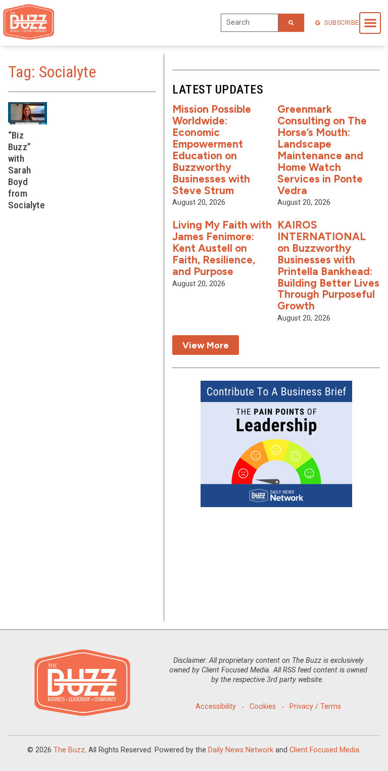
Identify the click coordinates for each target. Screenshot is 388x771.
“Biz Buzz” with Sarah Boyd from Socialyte (26, 170)
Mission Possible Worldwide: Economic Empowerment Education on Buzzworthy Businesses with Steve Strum (211, 149)
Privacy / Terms (315, 706)
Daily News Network (240, 750)
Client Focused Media (324, 750)
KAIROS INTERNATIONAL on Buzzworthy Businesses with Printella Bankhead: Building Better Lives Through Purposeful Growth (328, 265)
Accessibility (216, 706)
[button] (370, 23)
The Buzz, (70, 750)
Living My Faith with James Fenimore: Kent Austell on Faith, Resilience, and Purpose (222, 248)
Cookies (263, 706)
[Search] (291, 23)
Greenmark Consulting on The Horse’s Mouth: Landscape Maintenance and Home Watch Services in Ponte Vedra (322, 149)
